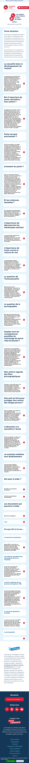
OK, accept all (11, 761)
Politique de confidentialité (14, 746)
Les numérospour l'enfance (20, 15)
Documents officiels (15, 753)
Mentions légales (15, 751)
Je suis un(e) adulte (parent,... (10, 9)
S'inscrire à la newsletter (13, 699)
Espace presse (15, 741)
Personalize (20, 761)
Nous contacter (15, 739)
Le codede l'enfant (18, 18)
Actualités (15, 744)
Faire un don (24, 7)
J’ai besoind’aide (12, 7)
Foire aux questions (15, 748)
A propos (14, 755)
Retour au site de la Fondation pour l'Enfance (14, 0)
